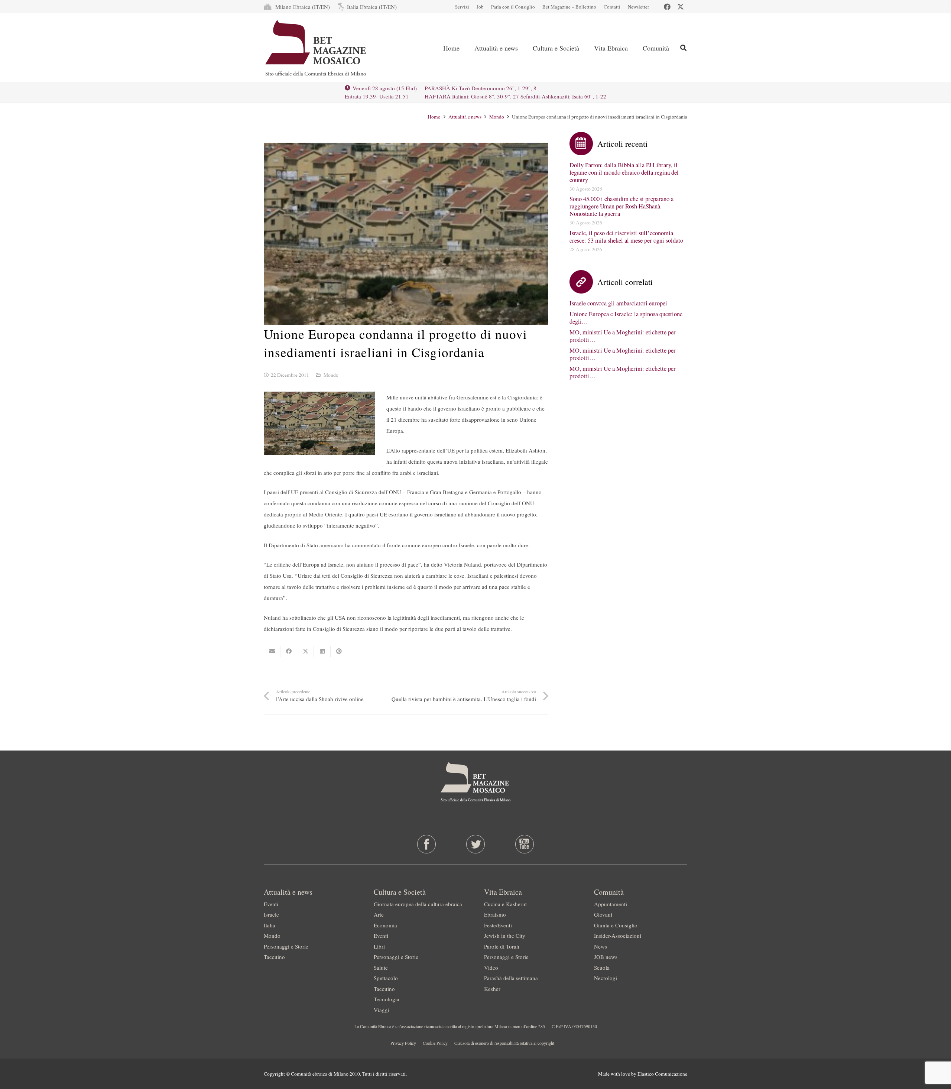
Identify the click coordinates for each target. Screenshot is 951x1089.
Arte (379, 914)
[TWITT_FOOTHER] (476, 844)
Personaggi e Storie (286, 946)
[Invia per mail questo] (272, 651)
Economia (385, 925)
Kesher (492, 988)
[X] (680, 6)
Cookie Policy (435, 1043)
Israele (271, 914)
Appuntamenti (610, 904)
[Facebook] (667, 6)
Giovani (603, 914)
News (600, 946)
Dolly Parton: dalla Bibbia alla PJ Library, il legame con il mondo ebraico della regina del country (624, 172)
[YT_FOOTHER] (524, 844)
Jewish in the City (504, 935)
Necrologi (605, 978)
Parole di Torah (501, 946)
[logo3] (316, 48)
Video (491, 967)
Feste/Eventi (498, 925)
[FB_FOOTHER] (426, 844)
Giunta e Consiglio (615, 925)
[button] (683, 48)
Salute (381, 967)
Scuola (602, 967)
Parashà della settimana (511, 978)
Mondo (331, 375)
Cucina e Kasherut (505, 904)
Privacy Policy (403, 1043)
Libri (379, 946)
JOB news (605, 956)
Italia (269, 925)
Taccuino (274, 956)
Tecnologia (386, 999)
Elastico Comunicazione (662, 1073)
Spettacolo (386, 978)
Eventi (271, 904)
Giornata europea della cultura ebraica (418, 904)
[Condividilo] (288, 651)
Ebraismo (495, 914)
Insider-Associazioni (617, 935)
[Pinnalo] (339, 651)
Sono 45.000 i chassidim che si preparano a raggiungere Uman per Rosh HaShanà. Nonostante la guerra (621, 206)
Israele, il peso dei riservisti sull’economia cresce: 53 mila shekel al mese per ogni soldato (626, 236)
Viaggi (381, 1010)
